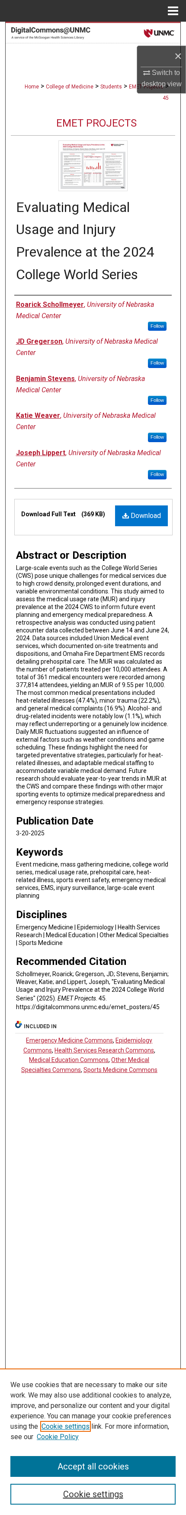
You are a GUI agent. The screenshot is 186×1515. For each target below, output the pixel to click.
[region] (93, 1441)
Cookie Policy (58, 1437)
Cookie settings (66, 1426)
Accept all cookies (93, 1466)
